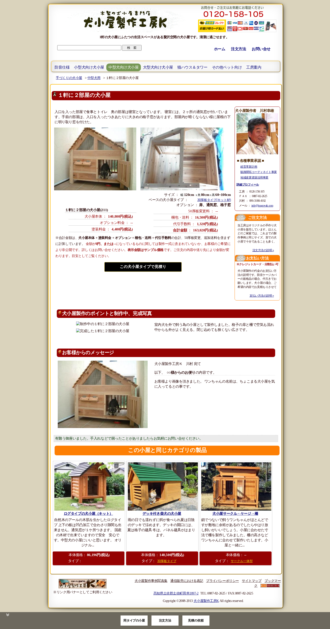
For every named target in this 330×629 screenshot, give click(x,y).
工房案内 (253, 67)
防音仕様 (62, 67)
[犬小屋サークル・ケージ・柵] (236, 486)
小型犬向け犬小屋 (89, 67)
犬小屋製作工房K (206, 601)
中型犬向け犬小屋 (123, 67)
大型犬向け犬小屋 (158, 67)
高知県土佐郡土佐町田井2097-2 (176, 593)
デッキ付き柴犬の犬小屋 (162, 513)
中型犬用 (93, 78)
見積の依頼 (196, 620)
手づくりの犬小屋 (69, 78)
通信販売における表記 (186, 581)
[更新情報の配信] (270, 585)
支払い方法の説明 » (262, 295)
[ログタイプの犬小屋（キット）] (89, 486)
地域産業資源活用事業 (254, 177)
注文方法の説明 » (263, 250)
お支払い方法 (257, 258)
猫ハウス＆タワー (192, 67)
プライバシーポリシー (222, 581)
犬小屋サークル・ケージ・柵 (235, 513)
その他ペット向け (227, 67)
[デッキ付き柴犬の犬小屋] (162, 486)
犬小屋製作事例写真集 (151, 581)
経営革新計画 (248, 166)
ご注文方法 (257, 217)
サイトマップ (251, 581)
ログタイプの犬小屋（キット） (88, 513)
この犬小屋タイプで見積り (143, 266)
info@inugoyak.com (262, 205)
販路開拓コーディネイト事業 (258, 172)
